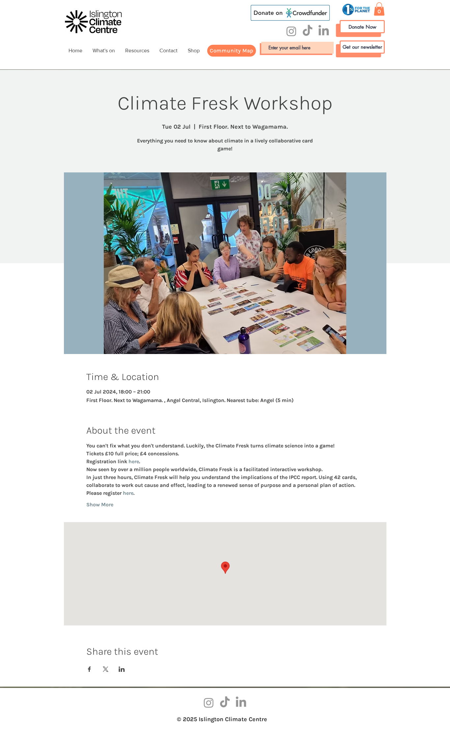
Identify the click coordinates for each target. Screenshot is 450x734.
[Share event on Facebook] (89, 669)
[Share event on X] (105, 669)
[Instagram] (291, 31)
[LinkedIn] (323, 31)
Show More (99, 504)
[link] (379, 9)
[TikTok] (307, 31)
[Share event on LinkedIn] (122, 669)
